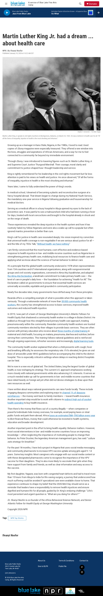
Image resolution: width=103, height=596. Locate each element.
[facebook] (82, 567)
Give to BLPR (43, 566)
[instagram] (82, 572)
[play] (7, 12)
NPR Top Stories (17, 518)
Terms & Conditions (66, 561)
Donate (93, 4)
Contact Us (84, 561)
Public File (62, 566)
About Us (41, 561)
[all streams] (99, 13)
